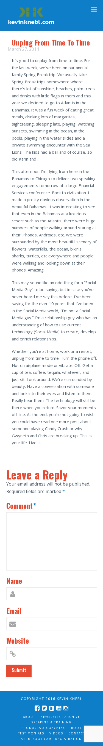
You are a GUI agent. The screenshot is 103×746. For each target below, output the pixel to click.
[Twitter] (44, 708)
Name (14, 580)
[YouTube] (58, 708)
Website (17, 640)
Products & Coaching (43, 728)
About (29, 717)
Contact (76, 733)
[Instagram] (65, 708)
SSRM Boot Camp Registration (51, 739)
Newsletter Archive (60, 717)
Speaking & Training (51, 722)
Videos (56, 733)
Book (76, 728)
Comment (21, 505)
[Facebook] (37, 708)
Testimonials (31, 733)
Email (13, 610)
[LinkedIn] (51, 708)
